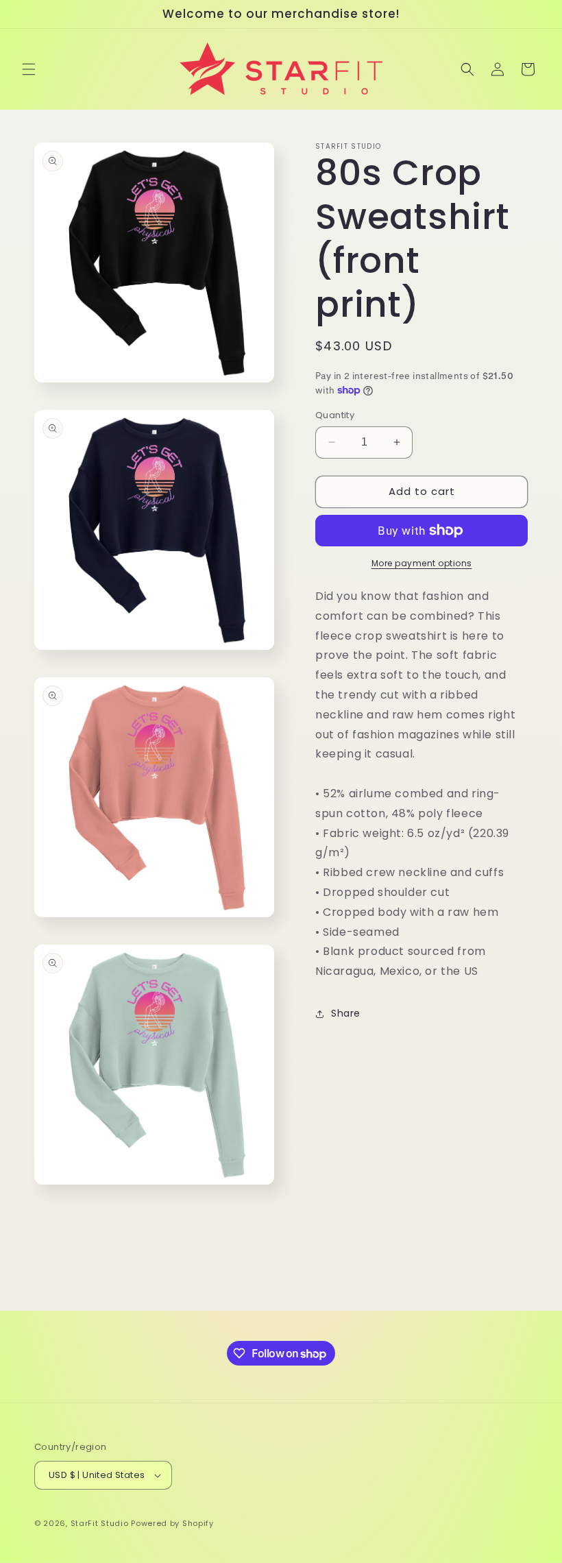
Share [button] (346, 1013)
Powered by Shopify (172, 1523)
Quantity (334, 415)
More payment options (421, 563)
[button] (29, 69)
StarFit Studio (100, 1523)
